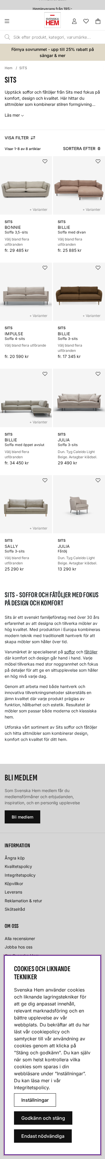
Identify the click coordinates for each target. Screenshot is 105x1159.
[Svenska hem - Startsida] (52, 20)
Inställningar (35, 1100)
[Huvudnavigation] (18, 21)
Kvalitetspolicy (18, 866)
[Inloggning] (74, 21)
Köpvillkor (14, 883)
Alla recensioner (20, 938)
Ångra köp (15, 857)
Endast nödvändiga (42, 1136)
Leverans (13, 891)
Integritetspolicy (20, 875)
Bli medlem (22, 816)
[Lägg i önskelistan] (45, 161)
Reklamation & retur (23, 900)
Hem (9, 68)
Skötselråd (15, 909)
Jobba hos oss (18, 946)
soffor (69, 651)
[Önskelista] (86, 21)
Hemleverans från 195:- (52, 7)
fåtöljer (90, 651)
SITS (23, 68)
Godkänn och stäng (43, 1118)
